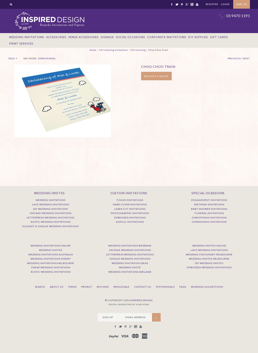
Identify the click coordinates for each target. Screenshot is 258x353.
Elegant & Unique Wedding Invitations (50, 226)
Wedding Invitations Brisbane (130, 245)
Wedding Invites (50, 250)
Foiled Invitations (130, 200)
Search (40, 286)
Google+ (187, 4)
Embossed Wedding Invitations (209, 267)
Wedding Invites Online (209, 245)
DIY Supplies (198, 37)
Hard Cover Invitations (130, 204)
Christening (138, 50)
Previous (234, 58)
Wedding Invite (130, 267)
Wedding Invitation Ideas (130, 263)
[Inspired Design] (49, 11)
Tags (12, 58)
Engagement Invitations (209, 200)
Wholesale (121, 286)
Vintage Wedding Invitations (51, 213)
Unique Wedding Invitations (130, 258)
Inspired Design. (142, 300)
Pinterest (182, 4)
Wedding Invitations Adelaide (130, 271)
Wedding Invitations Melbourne (50, 263)
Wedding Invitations (26, 37)
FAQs (182, 286)
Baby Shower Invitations (209, 208)
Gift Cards (219, 37)
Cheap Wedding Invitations (50, 267)
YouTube (197, 4)
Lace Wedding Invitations (50, 204)
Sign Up (108, 317)
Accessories (56, 37)
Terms (72, 286)
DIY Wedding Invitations (50, 208)
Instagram (192, 4)
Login (225, 4)
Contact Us (142, 286)
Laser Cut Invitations (130, 208)
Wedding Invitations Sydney (50, 258)
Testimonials (165, 286)
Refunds (103, 286)
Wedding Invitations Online (50, 245)
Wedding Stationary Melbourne (209, 254)
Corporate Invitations (166, 37)
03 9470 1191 (238, 16)
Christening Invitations (113, 50)
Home (93, 50)
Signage (107, 37)
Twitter (177, 4)
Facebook (172, 4)
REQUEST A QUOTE (156, 76)
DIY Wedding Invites (209, 263)
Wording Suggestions (207, 286)
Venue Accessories (83, 37)
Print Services (21, 43)
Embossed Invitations (130, 217)
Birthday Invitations (209, 204)
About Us (56, 286)
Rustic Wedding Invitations (51, 221)
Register (212, 4)
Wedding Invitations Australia (50, 254)
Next (246, 58)
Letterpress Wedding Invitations (50, 217)
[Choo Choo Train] (62, 66)
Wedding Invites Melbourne (209, 258)
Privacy (86, 286)
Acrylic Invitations (130, 221)
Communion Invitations (209, 221)
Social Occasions (130, 37)
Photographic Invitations (130, 213)
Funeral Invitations (209, 213)
